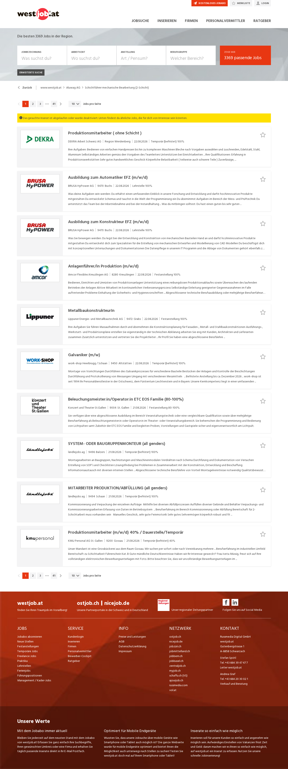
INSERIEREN (166, 21)
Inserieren (74, 641)
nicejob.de (116, 603)
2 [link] (33, 104)
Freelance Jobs (26, 656)
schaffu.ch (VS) (178, 675)
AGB (121, 641)
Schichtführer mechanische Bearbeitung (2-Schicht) (117, 88)
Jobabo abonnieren (29, 636)
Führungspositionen (29, 675)
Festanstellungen (28, 646)
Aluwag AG (73, 88)
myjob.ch (175, 670)
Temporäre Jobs (27, 651)
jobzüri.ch (175, 646)
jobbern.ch (176, 656)
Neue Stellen (25, 641)
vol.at (172, 690)
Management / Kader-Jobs (34, 680)
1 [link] (25, 104)
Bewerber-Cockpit (80, 656)
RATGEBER (262, 21)
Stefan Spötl (228, 657)
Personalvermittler (79, 651)
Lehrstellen (24, 665)
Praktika (22, 661)
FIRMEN (191, 21)
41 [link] (53, 104)
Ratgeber (74, 661)
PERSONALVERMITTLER (225, 21)
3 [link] (40, 104)
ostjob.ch (88, 603)
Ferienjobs (23, 670)
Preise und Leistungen (132, 636)
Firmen (72, 646)
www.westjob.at (51, 88)
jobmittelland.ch (179, 651)
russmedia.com (178, 685)
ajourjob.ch (176, 680)
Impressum (125, 651)
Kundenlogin (76, 636)
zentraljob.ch (177, 665)
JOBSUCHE (140, 21)
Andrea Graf (227, 674)
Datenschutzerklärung (132, 646)
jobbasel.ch (176, 661)
